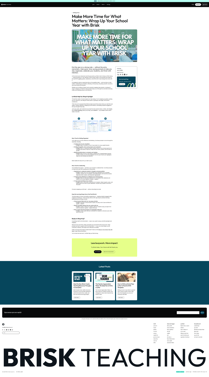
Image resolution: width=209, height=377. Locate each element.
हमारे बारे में (155, 325)
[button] (93, 4)
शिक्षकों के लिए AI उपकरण (185, 325)
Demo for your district (109, 251)
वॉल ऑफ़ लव (169, 337)
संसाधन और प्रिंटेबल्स (170, 327)
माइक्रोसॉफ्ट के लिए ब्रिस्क (185, 337)
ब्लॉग (168, 335)
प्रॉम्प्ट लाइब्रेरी (169, 340)
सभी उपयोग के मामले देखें (198, 337)
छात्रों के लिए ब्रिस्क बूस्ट (185, 335)
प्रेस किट (168, 331)
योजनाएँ (154, 327)
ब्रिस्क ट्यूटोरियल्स (170, 329)
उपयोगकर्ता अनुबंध (188, 371)
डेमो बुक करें (198, 4)
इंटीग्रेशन (154, 329)
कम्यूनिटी (168, 333)
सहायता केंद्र (155, 338)
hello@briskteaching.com (7, 327)
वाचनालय (154, 333)
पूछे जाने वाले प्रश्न (156, 337)
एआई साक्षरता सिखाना (170, 342)
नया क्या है (155, 331)
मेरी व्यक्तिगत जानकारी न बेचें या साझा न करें (200, 371)
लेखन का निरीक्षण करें (184, 329)
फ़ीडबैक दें (182, 327)
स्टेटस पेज (155, 340)
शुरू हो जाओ (205, 4)
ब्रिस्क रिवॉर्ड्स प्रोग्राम (171, 338)
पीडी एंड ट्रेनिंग (169, 325)
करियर (154, 342)
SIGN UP (202, 312)
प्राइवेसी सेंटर (155, 335)
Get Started (122, 84)
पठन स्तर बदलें (183, 331)
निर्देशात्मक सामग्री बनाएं (184, 333)
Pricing (108, 4)
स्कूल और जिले (196, 335)
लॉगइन (193, 4)
